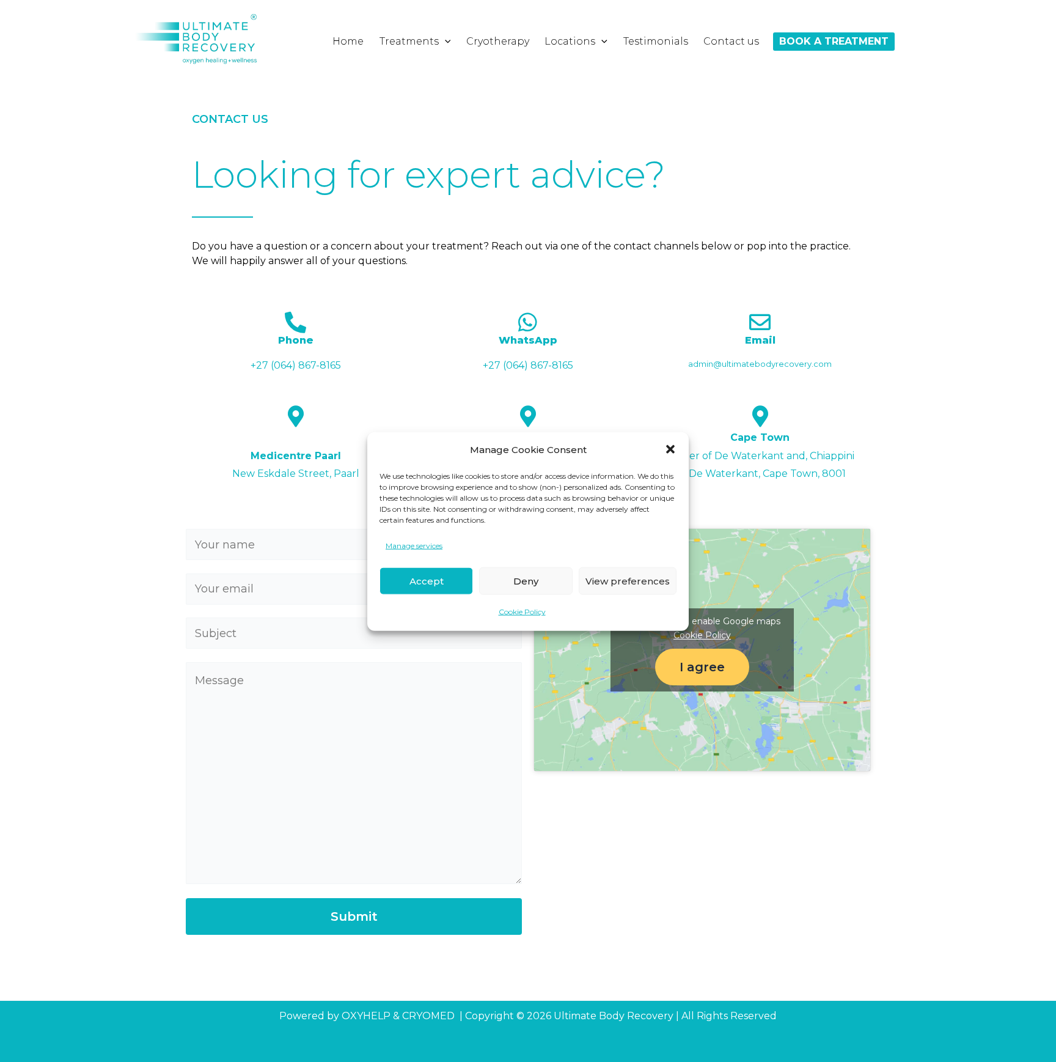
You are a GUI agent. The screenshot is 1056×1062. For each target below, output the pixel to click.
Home (348, 41)
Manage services (414, 545)
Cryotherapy (497, 41)
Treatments (409, 41)
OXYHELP (366, 1016)
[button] (670, 449)
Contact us (731, 41)
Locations (569, 41)
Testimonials (655, 41)
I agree (702, 667)
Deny (525, 580)
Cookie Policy (522, 611)
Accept (426, 580)
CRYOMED (428, 1016)
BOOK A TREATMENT (834, 41)
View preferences (627, 580)
